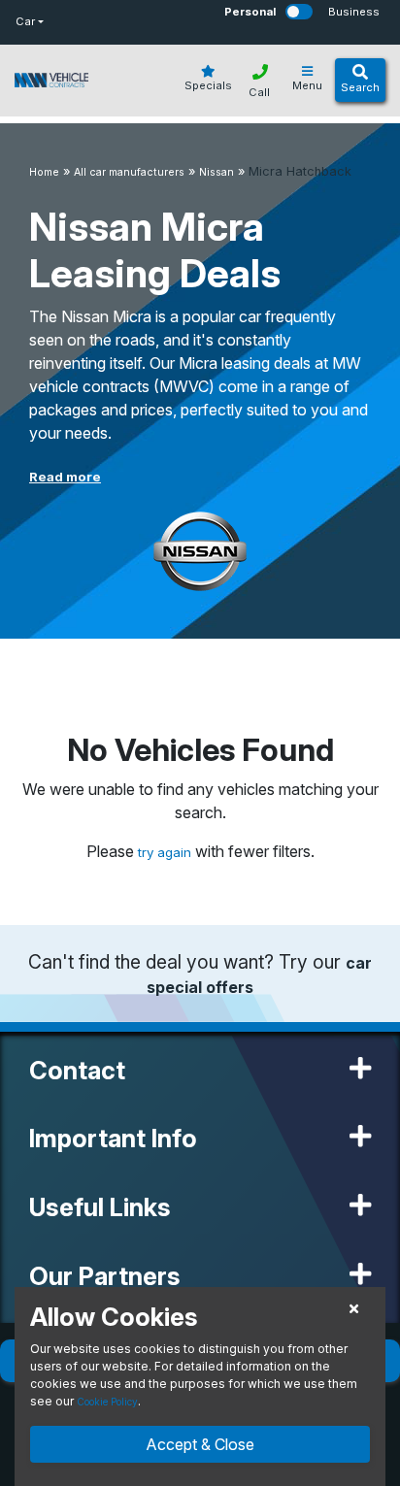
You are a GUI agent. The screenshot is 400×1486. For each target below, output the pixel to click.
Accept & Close (200, 1444)
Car (25, 21)
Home (44, 172)
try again (166, 852)
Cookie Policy (107, 1401)
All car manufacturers (129, 172)
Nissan (216, 172)
